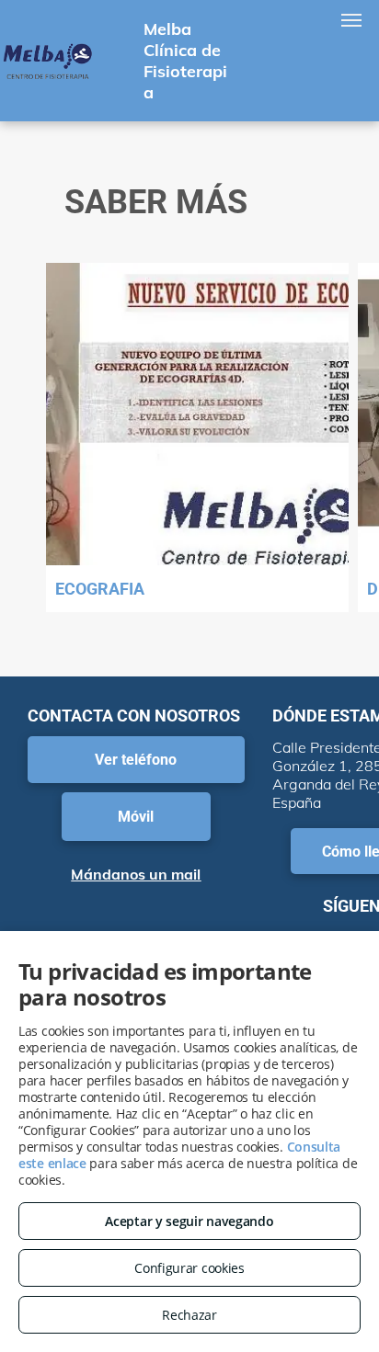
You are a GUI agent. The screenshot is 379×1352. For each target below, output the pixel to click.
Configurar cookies (189, 1268)
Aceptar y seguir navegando (189, 1221)
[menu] (351, 20)
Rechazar (189, 1315)
